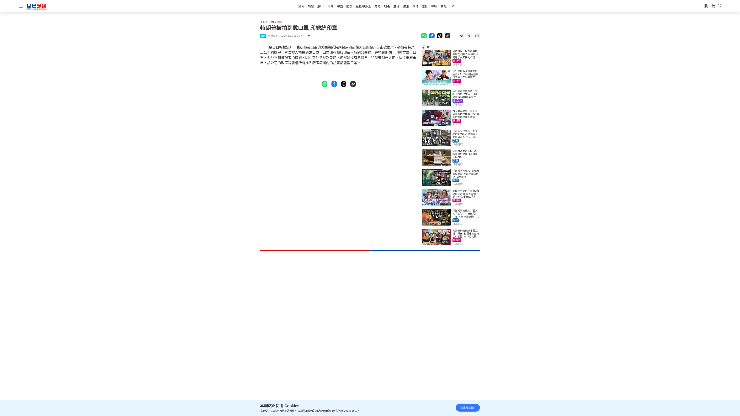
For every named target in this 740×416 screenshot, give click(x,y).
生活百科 (457, 101)
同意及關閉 (467, 407)
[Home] (36, 6)
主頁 (263, 21)
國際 (280, 21)
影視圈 (456, 61)
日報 (271, 21)
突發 (455, 140)
